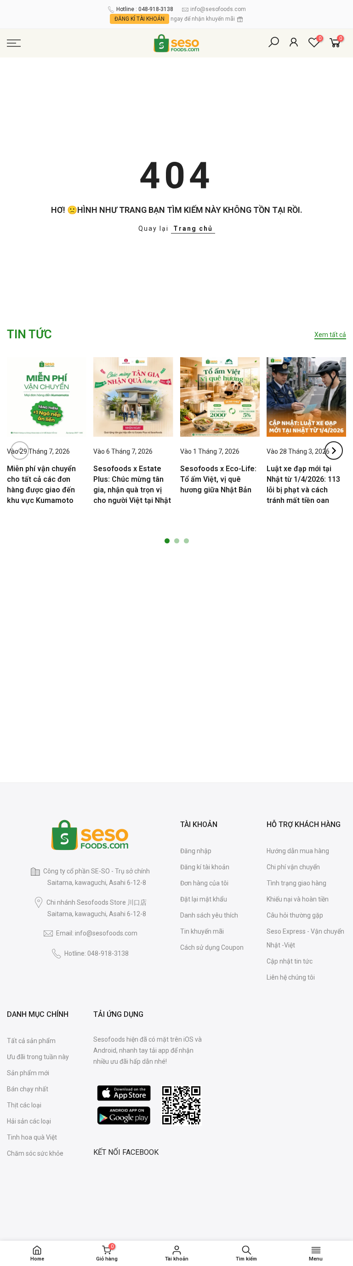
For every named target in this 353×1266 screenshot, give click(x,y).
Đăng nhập (195, 851)
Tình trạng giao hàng (296, 883)
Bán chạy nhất (27, 1089)
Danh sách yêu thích (209, 915)
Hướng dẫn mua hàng (298, 851)
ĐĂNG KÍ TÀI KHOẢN (139, 19)
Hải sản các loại (29, 1121)
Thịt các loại (24, 1105)
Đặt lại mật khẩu (203, 899)
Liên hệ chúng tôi (291, 977)
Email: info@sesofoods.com (96, 933)
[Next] (334, 450)
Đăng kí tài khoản (204, 867)
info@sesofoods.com (218, 9)
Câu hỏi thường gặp (295, 915)
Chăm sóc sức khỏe (35, 1153)
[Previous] (20, 450)
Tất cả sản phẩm (31, 1040)
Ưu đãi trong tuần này (38, 1057)
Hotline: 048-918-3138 (96, 953)
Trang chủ (193, 228)
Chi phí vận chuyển (293, 867)
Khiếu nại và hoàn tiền (298, 899)
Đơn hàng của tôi (204, 883)
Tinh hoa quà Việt (32, 1137)
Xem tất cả (330, 334)
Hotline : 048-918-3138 (144, 9)
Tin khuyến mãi (202, 931)
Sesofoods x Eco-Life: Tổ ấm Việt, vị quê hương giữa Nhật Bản (218, 479)
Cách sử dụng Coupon (212, 947)
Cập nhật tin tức (290, 961)
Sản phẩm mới (28, 1073)
